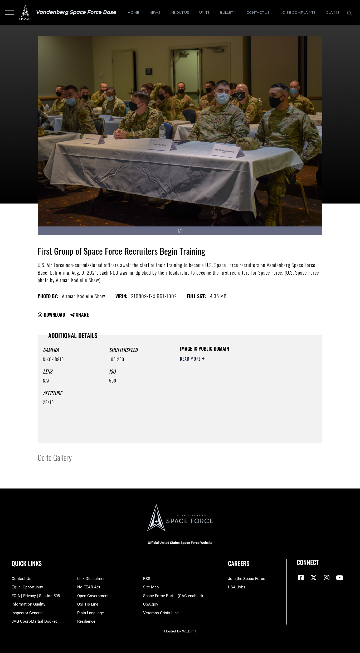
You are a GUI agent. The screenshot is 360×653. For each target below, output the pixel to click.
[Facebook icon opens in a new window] (301, 578)
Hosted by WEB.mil (180, 631)
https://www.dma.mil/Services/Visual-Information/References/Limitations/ (242, 399)
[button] (8, 12)
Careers (238, 563)
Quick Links (27, 563)
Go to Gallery (55, 457)
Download (53, 314)
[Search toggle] (350, 12)
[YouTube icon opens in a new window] (339, 578)
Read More (191, 359)
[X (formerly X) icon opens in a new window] (314, 578)
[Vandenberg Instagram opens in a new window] (326, 578)
